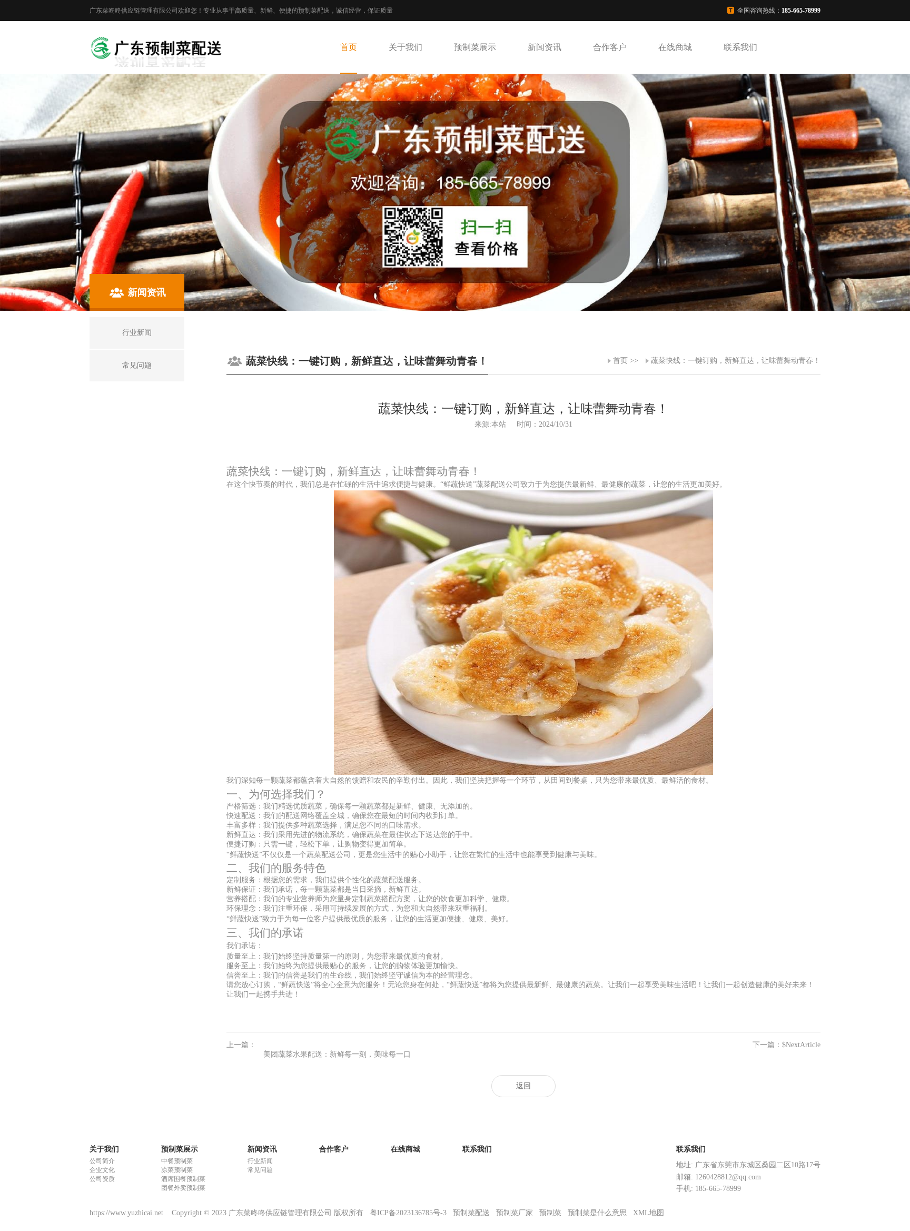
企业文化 (102, 1170)
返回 (523, 1086)
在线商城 (675, 47)
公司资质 (102, 1179)
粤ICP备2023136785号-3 (408, 1213)
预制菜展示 (475, 47)
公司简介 (102, 1161)
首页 (348, 47)
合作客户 (610, 47)
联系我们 (740, 47)
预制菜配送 (471, 1213)
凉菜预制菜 (177, 1170)
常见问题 (260, 1170)
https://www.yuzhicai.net (127, 1213)
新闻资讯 (544, 47)
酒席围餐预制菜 (183, 1179)
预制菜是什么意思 (597, 1213)
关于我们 (405, 47)
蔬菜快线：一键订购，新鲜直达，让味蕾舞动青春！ (735, 361)
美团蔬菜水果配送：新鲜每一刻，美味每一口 (337, 1054)
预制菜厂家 (514, 1213)
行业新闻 (260, 1161)
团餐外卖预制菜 (183, 1187)
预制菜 (550, 1213)
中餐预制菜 (177, 1161)
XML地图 (648, 1213)
